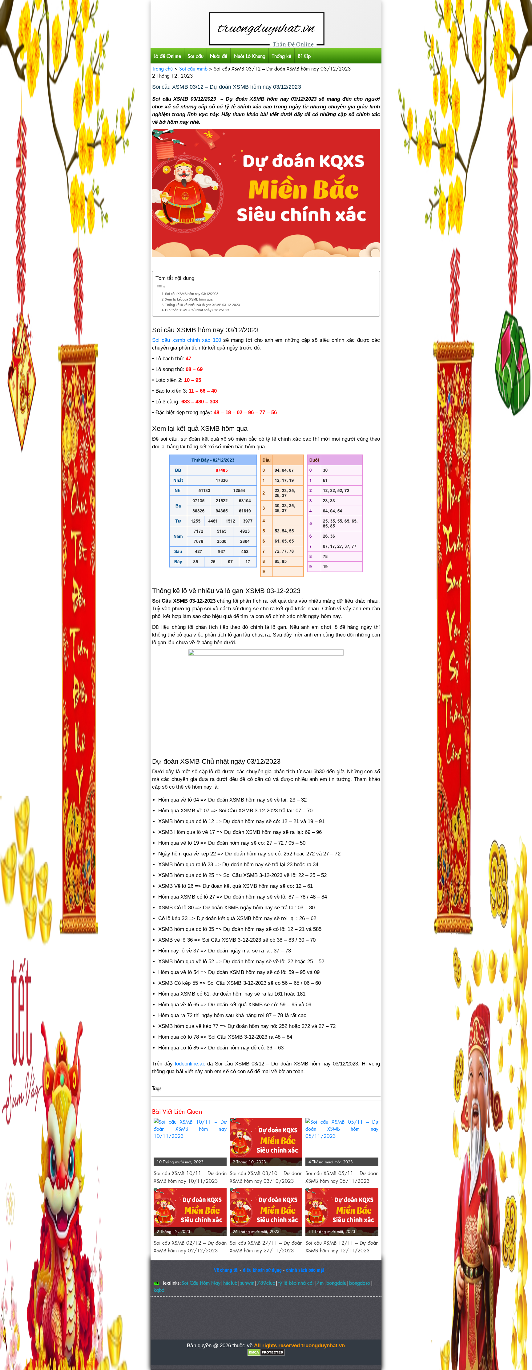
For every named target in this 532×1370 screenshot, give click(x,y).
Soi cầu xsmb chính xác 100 (186, 340)
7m (319, 1282)
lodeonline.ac (190, 1064)
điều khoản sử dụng (262, 1270)
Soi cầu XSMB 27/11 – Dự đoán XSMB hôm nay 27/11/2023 (266, 1246)
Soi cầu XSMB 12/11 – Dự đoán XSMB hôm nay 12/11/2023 (341, 1246)
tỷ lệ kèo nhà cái (296, 1282)
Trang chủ (162, 68)
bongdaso (359, 1282)
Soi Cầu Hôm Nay (201, 1282)
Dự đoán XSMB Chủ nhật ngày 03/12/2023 (197, 310)
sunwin (247, 1282)
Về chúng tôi (226, 1270)
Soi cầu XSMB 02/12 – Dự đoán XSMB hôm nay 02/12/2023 (190, 1246)
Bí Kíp (304, 55)
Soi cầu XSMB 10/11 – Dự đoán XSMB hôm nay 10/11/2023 (190, 1176)
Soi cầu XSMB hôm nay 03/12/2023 (191, 294)
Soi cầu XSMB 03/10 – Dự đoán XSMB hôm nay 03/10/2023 (266, 1176)
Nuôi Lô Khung (249, 55)
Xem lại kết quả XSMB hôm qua (188, 299)
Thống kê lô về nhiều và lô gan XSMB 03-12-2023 (202, 305)
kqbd (159, 1289)
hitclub (230, 1282)
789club (266, 1282)
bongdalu (336, 1282)
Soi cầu (195, 55)
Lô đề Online (167, 55)
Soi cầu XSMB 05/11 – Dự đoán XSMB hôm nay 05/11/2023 (341, 1176)
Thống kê (281, 55)
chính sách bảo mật (305, 1270)
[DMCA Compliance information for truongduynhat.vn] (266, 1352)
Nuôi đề (218, 55)
